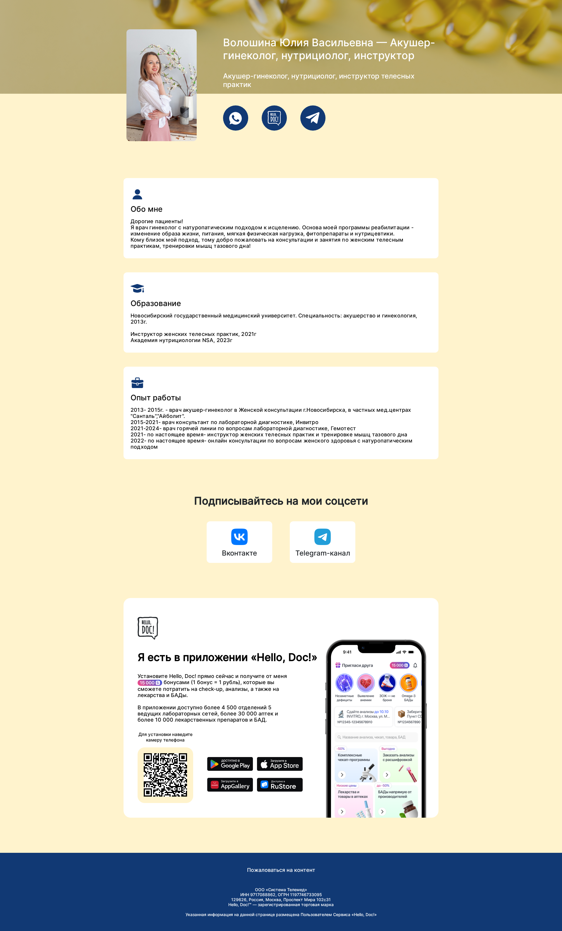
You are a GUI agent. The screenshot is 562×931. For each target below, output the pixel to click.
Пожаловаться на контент (281, 870)
